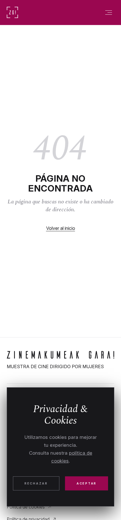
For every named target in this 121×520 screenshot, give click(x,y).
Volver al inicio (60, 228)
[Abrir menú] (108, 12)
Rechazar (36, 483)
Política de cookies (26, 507)
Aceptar (87, 483)
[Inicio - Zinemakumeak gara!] (60, 355)
